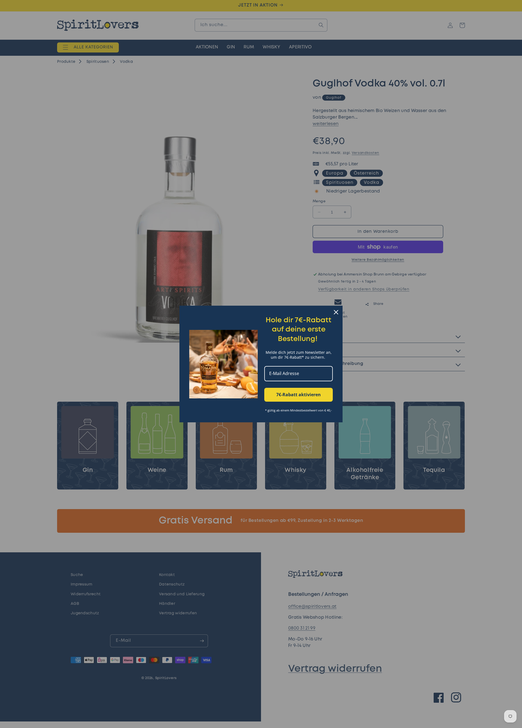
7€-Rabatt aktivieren (298, 395)
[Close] (336, 312)
